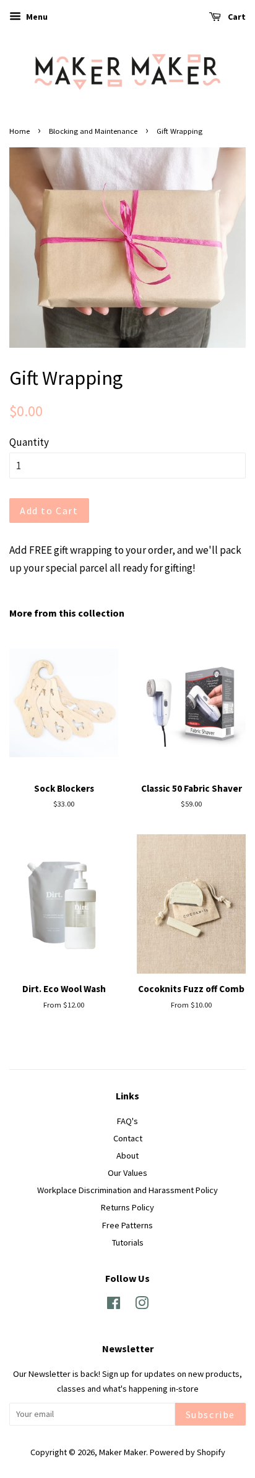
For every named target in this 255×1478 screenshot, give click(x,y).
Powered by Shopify (187, 1452)
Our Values (127, 1172)
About (127, 1155)
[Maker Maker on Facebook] (113, 1305)
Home (19, 131)
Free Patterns (127, 1225)
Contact (127, 1138)
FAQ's (127, 1121)
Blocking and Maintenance (93, 131)
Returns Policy (127, 1207)
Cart (236, 16)
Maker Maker (122, 1452)
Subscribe (210, 1414)
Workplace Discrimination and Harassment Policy (127, 1190)
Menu (36, 16)
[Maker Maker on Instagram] (142, 1305)
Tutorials (128, 1242)
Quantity (29, 442)
